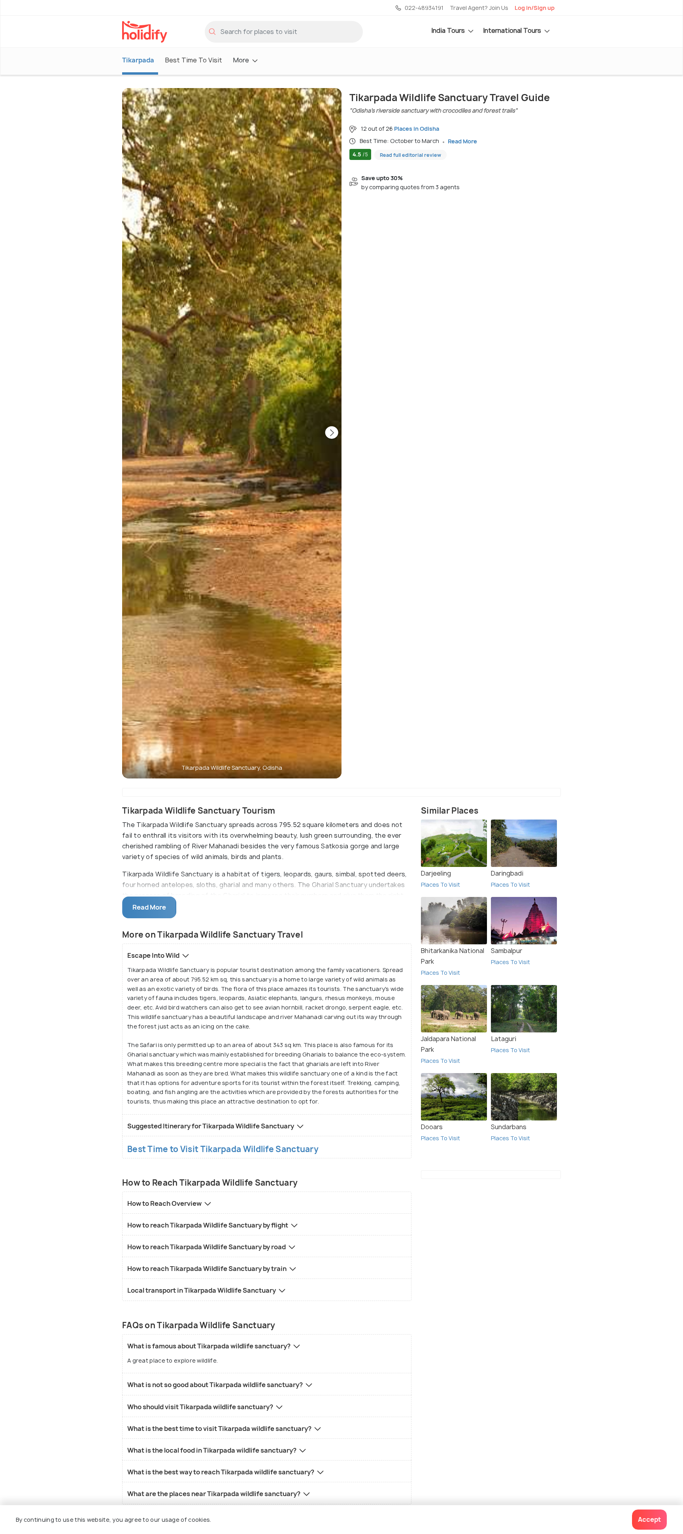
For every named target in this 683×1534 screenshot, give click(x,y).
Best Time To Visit (193, 60)
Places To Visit (440, 884)
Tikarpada (138, 60)
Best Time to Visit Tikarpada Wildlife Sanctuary (223, 1149)
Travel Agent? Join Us (479, 7)
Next (332, 433)
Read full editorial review (410, 155)
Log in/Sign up (535, 7)
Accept (649, 1519)
